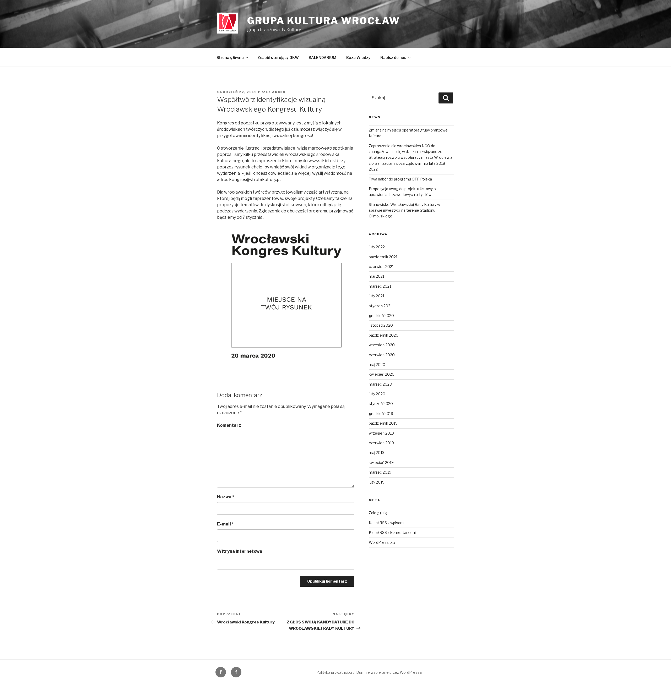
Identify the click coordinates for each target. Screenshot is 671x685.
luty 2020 (377, 394)
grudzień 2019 (381, 413)
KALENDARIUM (322, 57)
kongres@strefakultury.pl (254, 179)
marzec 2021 (380, 286)
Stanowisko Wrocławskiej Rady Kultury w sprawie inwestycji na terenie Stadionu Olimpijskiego (404, 210)
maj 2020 (377, 364)
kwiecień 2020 (381, 374)
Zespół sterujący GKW (278, 57)
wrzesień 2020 (382, 345)
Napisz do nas (393, 57)
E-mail (225, 524)
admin (279, 92)
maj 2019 (377, 452)
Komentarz (229, 425)
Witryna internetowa (239, 551)
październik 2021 (383, 257)
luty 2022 (377, 247)
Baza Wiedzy (358, 57)
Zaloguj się (378, 513)
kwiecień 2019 (381, 462)
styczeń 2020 (381, 403)
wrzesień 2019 (381, 433)
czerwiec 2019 (381, 443)
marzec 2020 (380, 384)
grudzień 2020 (381, 315)
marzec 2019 (380, 472)
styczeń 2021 (380, 306)
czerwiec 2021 (381, 266)
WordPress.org (382, 542)
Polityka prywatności (334, 672)
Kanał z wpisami (386, 522)
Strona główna (230, 57)
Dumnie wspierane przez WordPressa (389, 672)
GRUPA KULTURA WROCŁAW (323, 20)
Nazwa (225, 496)
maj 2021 (376, 276)
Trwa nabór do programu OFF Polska (400, 179)
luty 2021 (376, 296)
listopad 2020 (381, 325)
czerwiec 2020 (382, 355)
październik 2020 (383, 335)
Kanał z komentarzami (392, 532)
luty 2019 (377, 482)
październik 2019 (383, 423)
